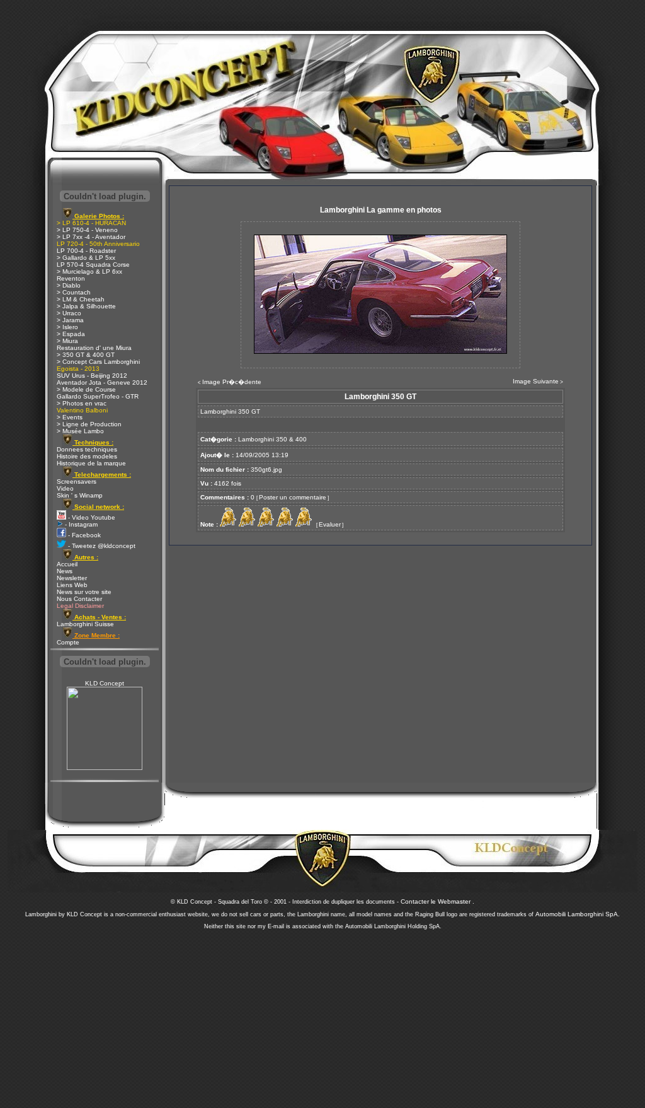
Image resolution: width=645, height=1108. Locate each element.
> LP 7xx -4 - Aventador (91, 236)
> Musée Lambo (80, 431)
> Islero (67, 327)
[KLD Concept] (104, 767)
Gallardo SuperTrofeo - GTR (98, 396)
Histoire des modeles (87, 456)
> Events (70, 417)
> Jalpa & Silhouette (86, 306)
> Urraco (69, 313)
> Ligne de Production (89, 424)
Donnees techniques (87, 449)
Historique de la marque (91, 463)
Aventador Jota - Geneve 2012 (102, 382)
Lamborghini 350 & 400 (272, 439)
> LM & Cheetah (81, 299)
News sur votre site (84, 591)
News (64, 571)
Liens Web (72, 584)
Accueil (67, 564)
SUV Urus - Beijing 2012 (92, 375)
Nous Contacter (79, 598)
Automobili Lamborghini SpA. (577, 914)
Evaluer (330, 524)
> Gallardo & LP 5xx (86, 257)
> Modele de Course (86, 389)
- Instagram (80, 524)
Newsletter (72, 577)
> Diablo (69, 285)
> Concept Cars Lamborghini (98, 361)
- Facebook (83, 535)
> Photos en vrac (81, 403)
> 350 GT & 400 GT (86, 354)
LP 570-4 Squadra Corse (93, 264)
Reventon (71, 278)
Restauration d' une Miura (94, 347)
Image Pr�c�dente (231, 381)
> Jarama (70, 320)
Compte (68, 642)
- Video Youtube (90, 517)
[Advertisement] (322, 1015)
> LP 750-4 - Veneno (87, 229)
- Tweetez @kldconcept (100, 545)
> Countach (74, 292)
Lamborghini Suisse (85, 624)
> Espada (71, 333)
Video (65, 488)
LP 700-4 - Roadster (86, 250)
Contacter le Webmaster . (437, 901)
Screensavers (76, 481)
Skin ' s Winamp (80, 495)
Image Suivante (536, 381)
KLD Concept (104, 683)
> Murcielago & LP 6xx (89, 271)
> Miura (67, 340)
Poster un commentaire (292, 497)
